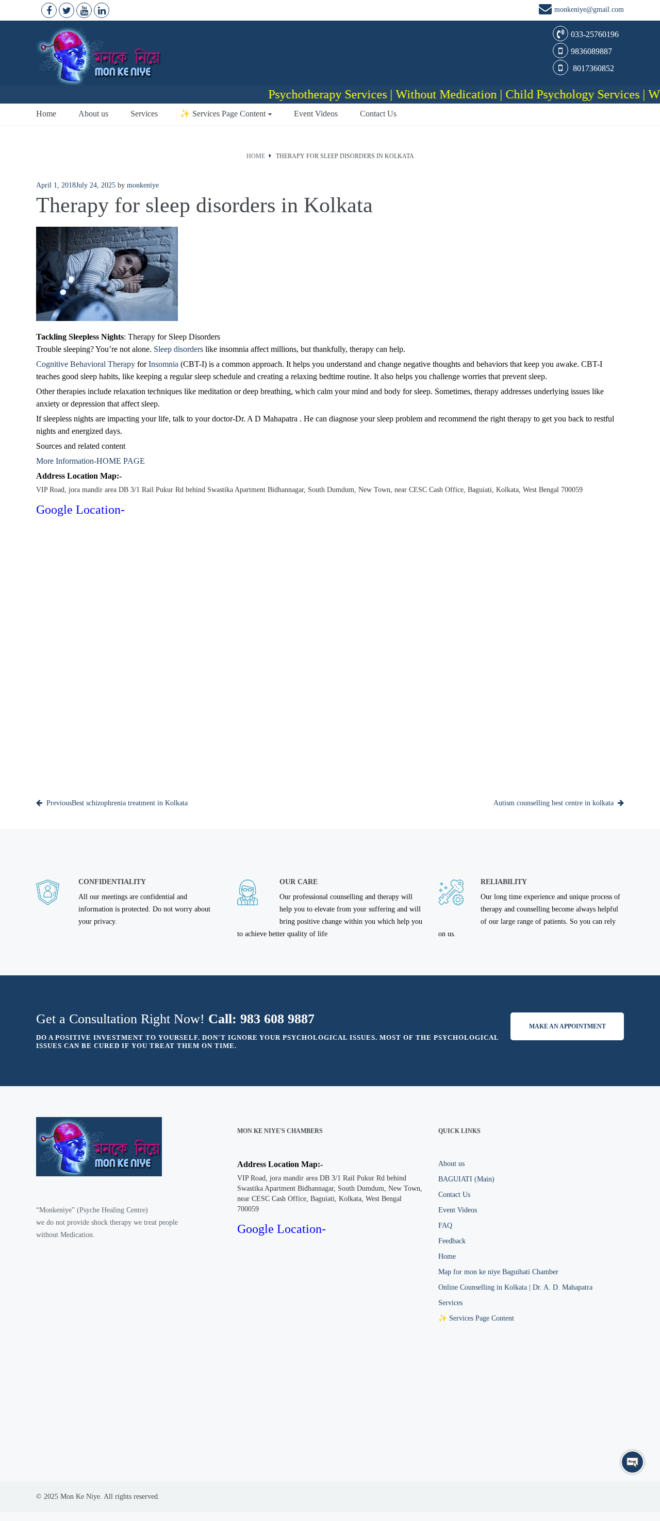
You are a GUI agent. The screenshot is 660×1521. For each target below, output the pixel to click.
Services (144, 113)
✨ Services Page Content (223, 113)
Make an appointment (567, 1026)
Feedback (452, 1241)
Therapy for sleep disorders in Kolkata (345, 156)
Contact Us (378, 113)
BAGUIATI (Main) (466, 1179)
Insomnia (163, 364)
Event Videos (316, 113)
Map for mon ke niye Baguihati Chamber (498, 1272)
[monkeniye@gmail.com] (546, 11)
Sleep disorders (178, 349)
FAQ (445, 1225)
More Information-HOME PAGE (90, 461)
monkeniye (143, 185)
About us (93, 113)
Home (46, 113)
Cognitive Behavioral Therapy (85, 364)
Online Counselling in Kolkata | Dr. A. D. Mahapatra (515, 1287)
